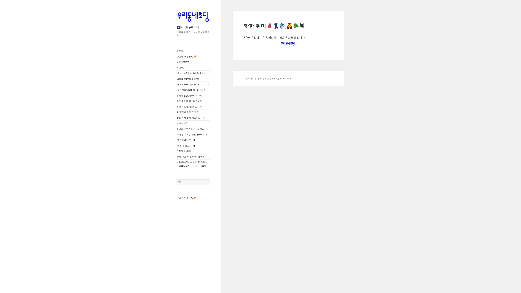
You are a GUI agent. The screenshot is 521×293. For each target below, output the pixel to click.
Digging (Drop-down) (188, 78)
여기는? (180, 67)
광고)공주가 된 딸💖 (186, 56)
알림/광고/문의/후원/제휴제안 (191, 156)
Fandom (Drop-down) (188, 84)
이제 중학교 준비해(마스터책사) (192, 134)
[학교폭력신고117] (186, 139)
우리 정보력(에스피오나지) (189, 106)
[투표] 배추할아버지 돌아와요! (191, 73)
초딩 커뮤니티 (188, 27)
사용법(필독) (183, 62)
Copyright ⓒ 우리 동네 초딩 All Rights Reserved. (268, 78)
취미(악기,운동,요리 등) (188, 112)
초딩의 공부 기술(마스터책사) (191, 128)
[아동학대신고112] (186, 145)
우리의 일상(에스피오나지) (189, 95)
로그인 (180, 51)
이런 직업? (182, 123)
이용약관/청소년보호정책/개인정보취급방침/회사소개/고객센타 (192, 164)
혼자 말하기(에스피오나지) (189, 101)
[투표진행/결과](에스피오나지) (191, 89)
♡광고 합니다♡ (184, 151)
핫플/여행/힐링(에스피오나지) (191, 117)
